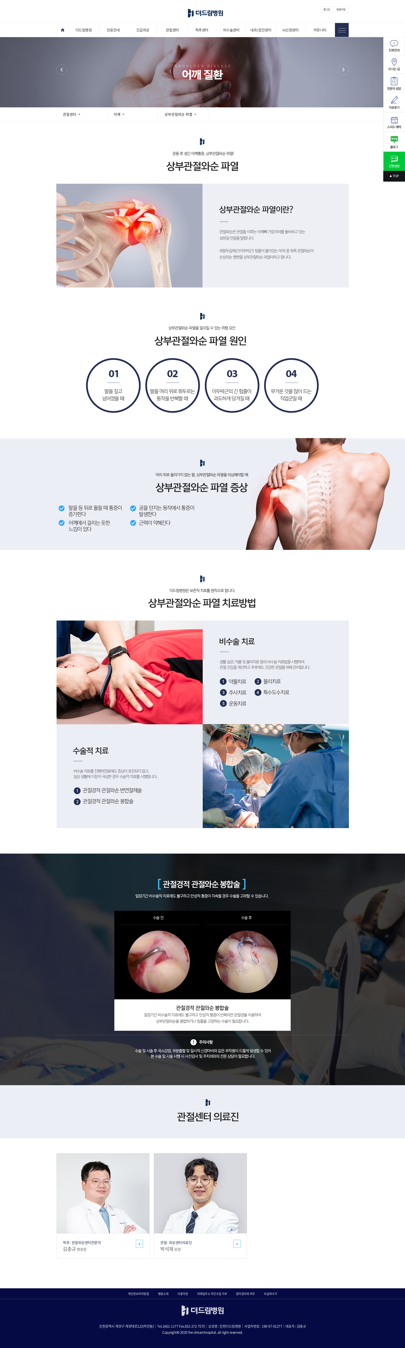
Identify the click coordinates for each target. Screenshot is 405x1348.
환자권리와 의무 (245, 1293)
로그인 (326, 9)
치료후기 (394, 102)
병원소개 (163, 1293)
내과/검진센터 (260, 29)
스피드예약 (394, 122)
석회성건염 (343, 70)
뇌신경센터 (290, 29)
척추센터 (201, 29)
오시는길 (394, 64)
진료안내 (113, 29)
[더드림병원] (205, 13)
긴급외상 (142, 29)
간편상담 (394, 161)
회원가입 (340, 9)
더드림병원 (84, 29)
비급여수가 (270, 1293)
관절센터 (172, 29)
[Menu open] (342, 30)
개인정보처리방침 (138, 1293)
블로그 (394, 142)
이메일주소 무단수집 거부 (212, 1293)
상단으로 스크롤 (394, 176)
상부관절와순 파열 (178, 114)
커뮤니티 (320, 29)
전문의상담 (394, 83)
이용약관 (182, 1293)
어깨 (61, 70)
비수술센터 (231, 29)
